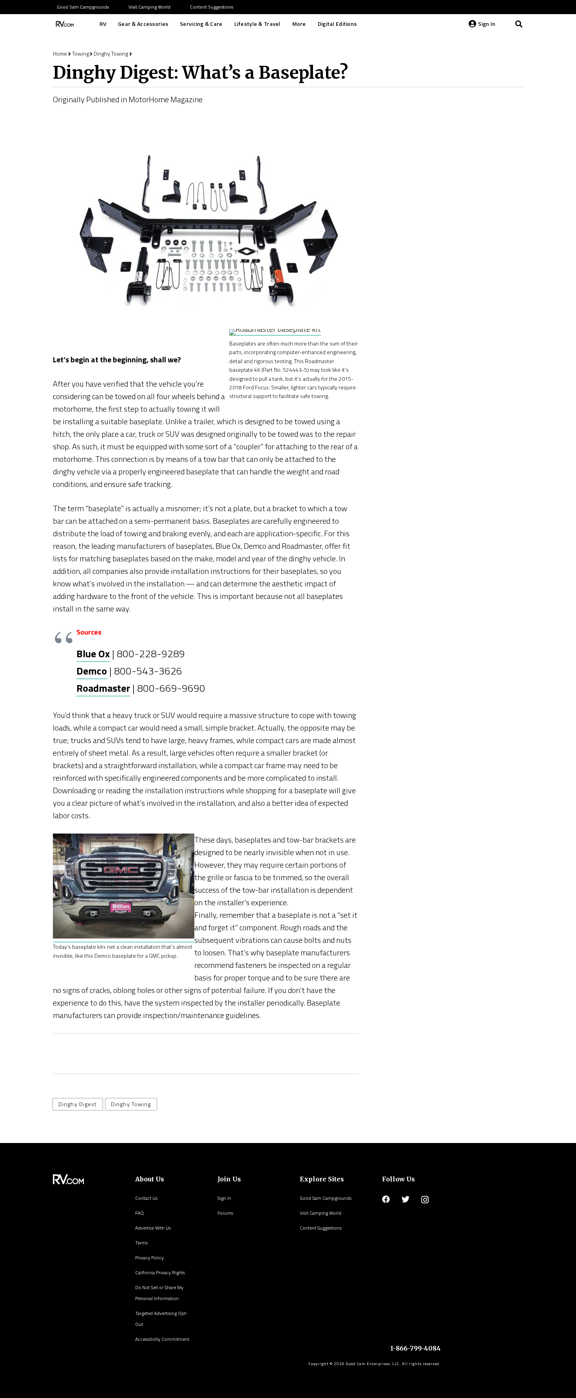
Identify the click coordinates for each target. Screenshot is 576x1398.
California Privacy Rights (160, 1272)
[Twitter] (405, 1199)
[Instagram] (425, 1199)
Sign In (224, 1198)
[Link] (64, 24)
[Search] (519, 24)
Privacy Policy (149, 1257)
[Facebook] (386, 1199)
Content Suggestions (321, 1228)
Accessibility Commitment (162, 1339)
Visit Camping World (320, 1213)
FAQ (139, 1213)
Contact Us (146, 1198)
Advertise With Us (153, 1228)
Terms (141, 1242)
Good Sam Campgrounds (325, 1198)
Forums (225, 1213)
